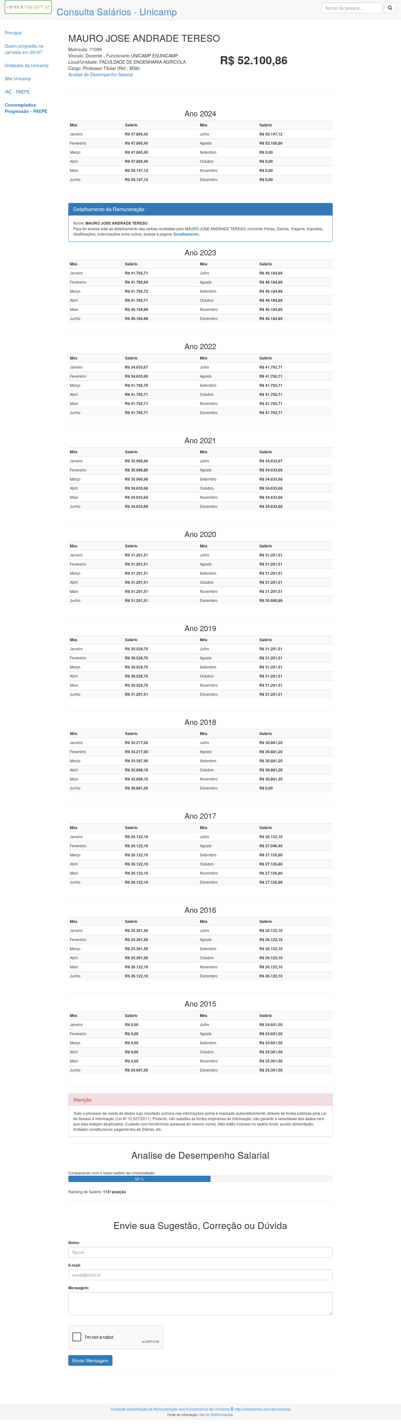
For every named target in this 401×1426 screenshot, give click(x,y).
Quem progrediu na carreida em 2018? (24, 49)
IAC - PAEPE (17, 91)
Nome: (74, 1242)
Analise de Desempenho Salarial (100, 74)
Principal (13, 32)
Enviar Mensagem (90, 1360)
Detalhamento (186, 234)
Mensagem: (78, 1287)
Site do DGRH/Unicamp (216, 1414)
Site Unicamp (18, 78)
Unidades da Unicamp (27, 65)
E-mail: (74, 1265)
